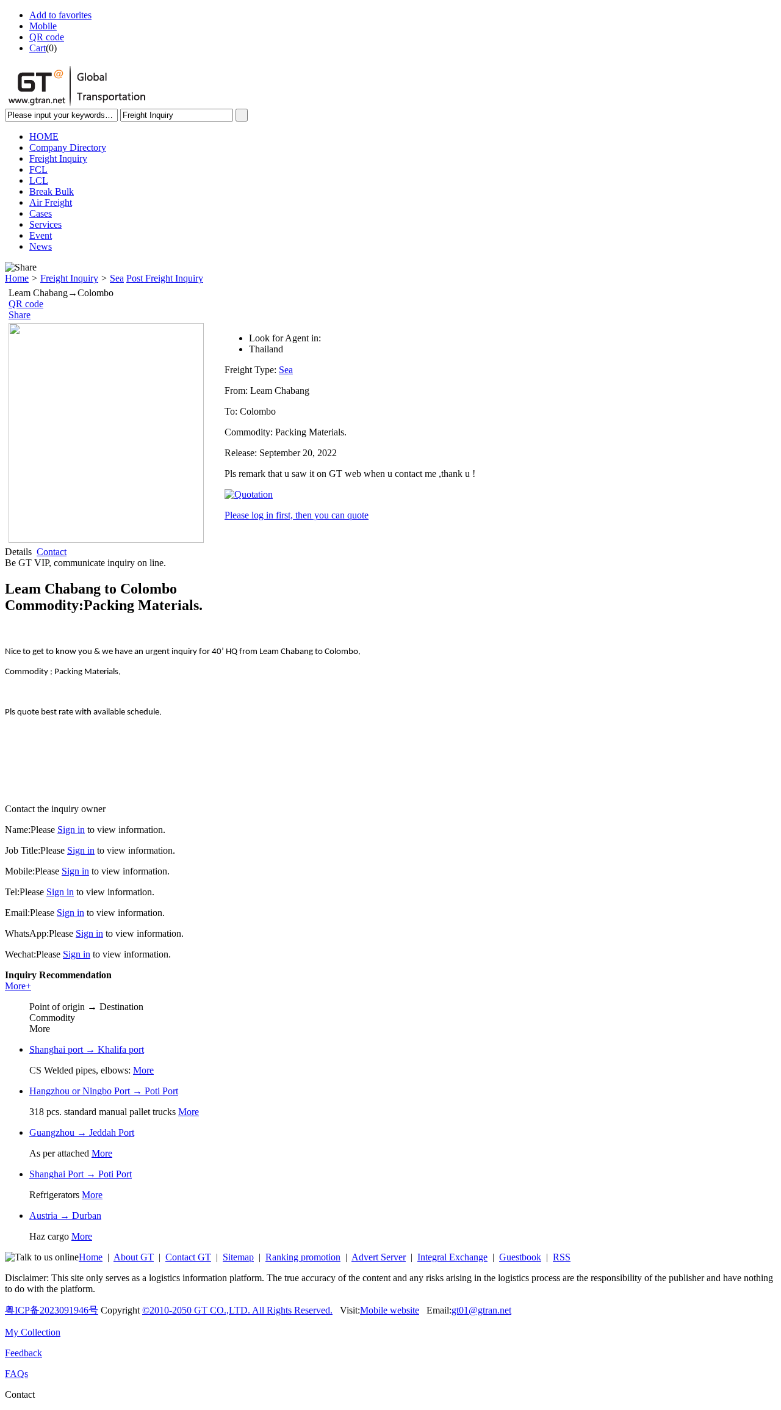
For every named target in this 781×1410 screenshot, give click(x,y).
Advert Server (378, 1257)
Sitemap (238, 1257)
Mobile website (389, 1310)
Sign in (71, 829)
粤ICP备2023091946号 (51, 1310)
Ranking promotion (302, 1257)
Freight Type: (252, 370)
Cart (37, 48)
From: (237, 390)
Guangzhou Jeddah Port (81, 1132)
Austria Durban (65, 1215)
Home (17, 278)
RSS (561, 1257)
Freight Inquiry (69, 278)
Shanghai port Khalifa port (86, 1049)
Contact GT (188, 1257)
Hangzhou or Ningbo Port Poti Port (103, 1091)
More (143, 1070)
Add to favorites (60, 15)
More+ (18, 986)
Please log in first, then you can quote (297, 515)
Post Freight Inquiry (164, 278)
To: (232, 411)
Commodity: (250, 432)
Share (20, 315)
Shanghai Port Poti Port (80, 1174)
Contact (52, 552)
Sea (117, 278)
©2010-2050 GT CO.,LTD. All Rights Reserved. (237, 1310)
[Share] (21, 267)
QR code (46, 37)
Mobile (43, 26)
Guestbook (520, 1257)
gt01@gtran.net (481, 1310)
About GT (133, 1257)
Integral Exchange (452, 1257)
